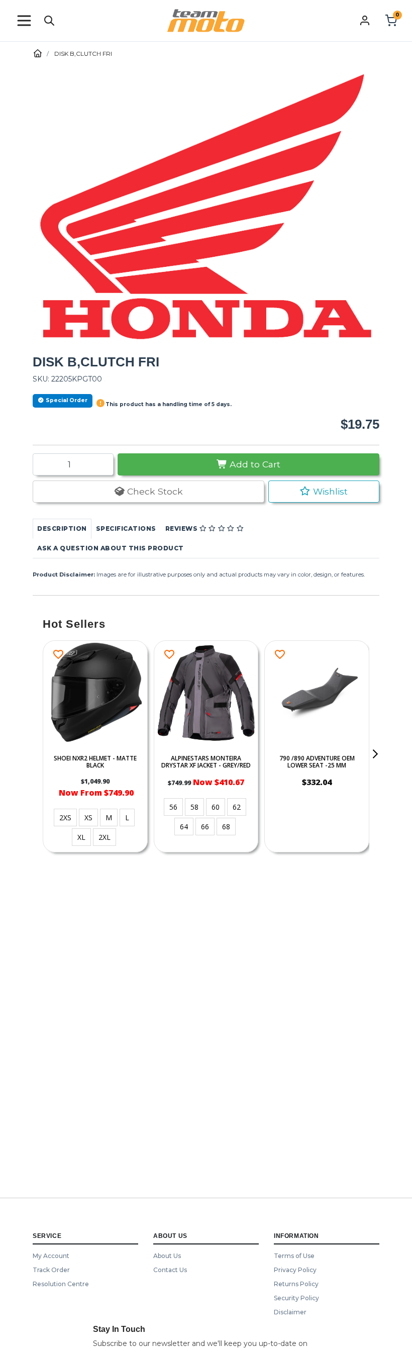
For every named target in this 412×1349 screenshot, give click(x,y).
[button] (24, 21)
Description (62, 528)
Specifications (126, 528)
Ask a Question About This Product (110, 548)
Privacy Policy (295, 1270)
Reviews (182, 528)
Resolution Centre (61, 1284)
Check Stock (154, 491)
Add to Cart (253, 464)
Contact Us (170, 1270)
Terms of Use (294, 1256)
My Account (51, 1256)
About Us (167, 1256)
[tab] (62, 529)
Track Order (51, 1270)
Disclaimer (290, 1312)
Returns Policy (296, 1284)
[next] (374, 753)
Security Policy (296, 1298)
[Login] (365, 20)
